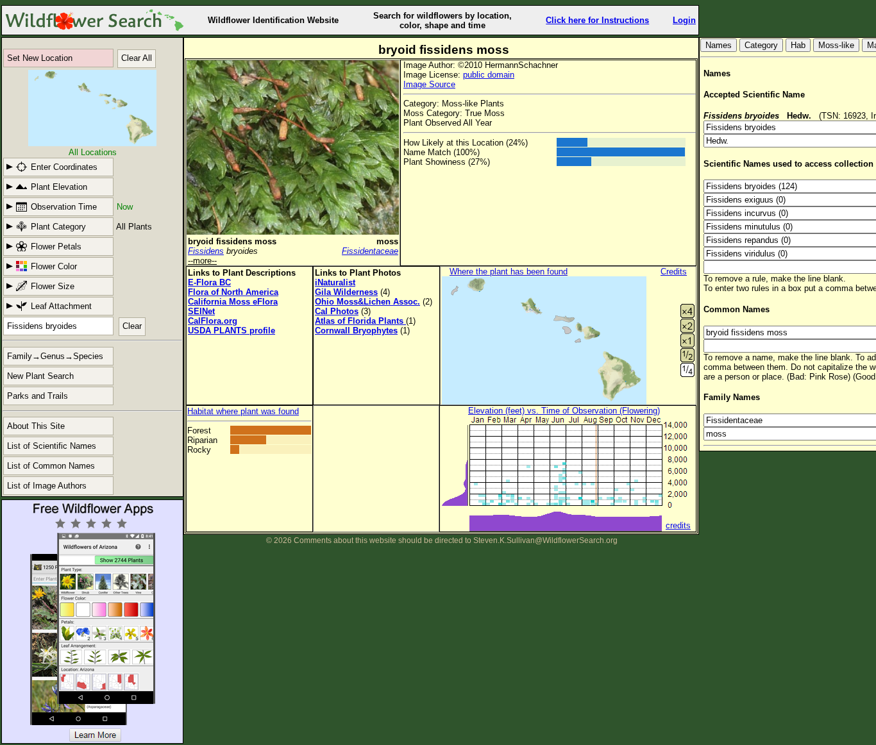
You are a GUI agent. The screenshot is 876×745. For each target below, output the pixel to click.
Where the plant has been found (509, 271)
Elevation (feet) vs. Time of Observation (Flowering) (564, 410)
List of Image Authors (47, 485)
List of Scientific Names (51, 446)
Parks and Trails (37, 396)
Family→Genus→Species (55, 356)
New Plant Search (40, 376)
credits (678, 525)
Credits (674, 271)
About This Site (36, 426)
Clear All (136, 58)
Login (684, 20)
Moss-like (836, 45)
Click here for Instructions (597, 20)
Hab (798, 45)
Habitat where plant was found (243, 411)
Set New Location (39, 58)
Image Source (429, 84)
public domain (488, 75)
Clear (132, 326)
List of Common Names (51, 466)
